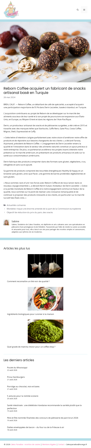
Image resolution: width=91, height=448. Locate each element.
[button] (77, 9)
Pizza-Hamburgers (16, 377)
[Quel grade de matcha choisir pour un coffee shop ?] (45, 341)
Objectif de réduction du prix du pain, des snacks (30, 212)
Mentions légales (49, 444)
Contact (61, 444)
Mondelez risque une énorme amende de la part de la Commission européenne (44, 208)
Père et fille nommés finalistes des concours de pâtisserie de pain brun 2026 (42, 417)
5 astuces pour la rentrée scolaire (22, 396)
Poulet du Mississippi (17, 367)
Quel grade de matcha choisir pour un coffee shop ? (31, 346)
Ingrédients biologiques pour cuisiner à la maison (30, 314)
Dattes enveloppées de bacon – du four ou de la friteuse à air (35, 427)
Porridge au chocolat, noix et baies (23, 386)
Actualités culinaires (16, 205)
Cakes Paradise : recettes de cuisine (25, 444)
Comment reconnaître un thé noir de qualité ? (28, 281)
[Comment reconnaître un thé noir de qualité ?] (45, 276)
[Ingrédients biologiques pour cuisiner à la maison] (45, 309)
